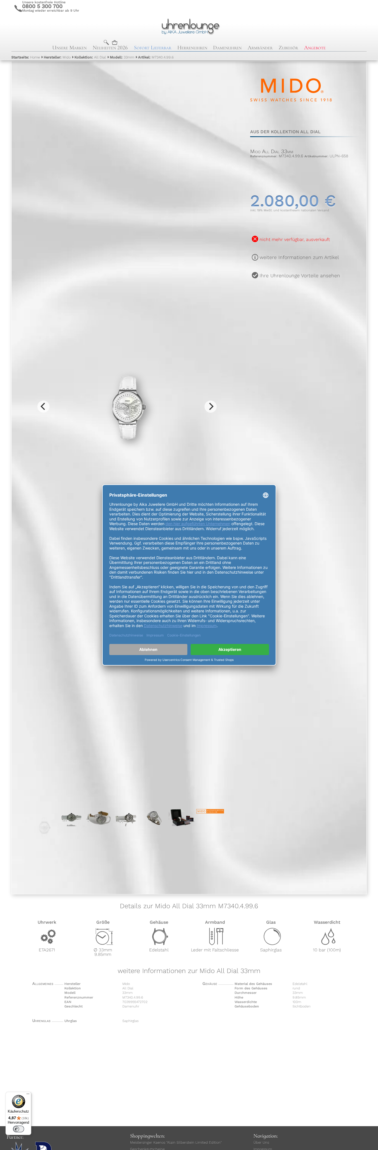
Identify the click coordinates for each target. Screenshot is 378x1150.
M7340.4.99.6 (156, 57)
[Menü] (28, 1095)
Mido (57, 57)
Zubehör (288, 47)
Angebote (315, 47)
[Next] (210, 407)
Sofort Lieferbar (152, 47)
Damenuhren (227, 47)
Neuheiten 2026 (110, 47)
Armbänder (260, 47)
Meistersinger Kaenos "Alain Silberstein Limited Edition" (176, 1142)
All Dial (90, 57)
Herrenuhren (192, 47)
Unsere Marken (69, 47)
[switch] (18, 1129)
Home (25, 57)
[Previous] (43, 407)
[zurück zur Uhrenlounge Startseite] (189, 26)
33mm (122, 57)
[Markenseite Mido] (291, 116)
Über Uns (261, 1142)
